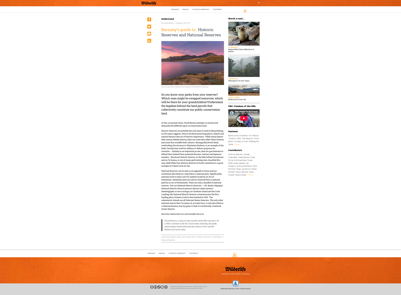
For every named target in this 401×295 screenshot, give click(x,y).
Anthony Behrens (235, 154)
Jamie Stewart (239, 163)
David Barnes (169, 23)
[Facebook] (149, 19)
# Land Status (216, 237)
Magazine (151, 253)
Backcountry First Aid (237, 99)
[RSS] (149, 41)
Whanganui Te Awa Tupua (238, 81)
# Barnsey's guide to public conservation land (178, 237)
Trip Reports (247, 138)
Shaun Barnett (242, 172)
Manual (162, 253)
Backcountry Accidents (238, 135)
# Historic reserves (203, 237)
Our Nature (253, 135)
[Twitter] (149, 26)
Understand (167, 18)
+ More (236, 144)
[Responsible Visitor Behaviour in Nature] (244, 23)
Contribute (193, 253)
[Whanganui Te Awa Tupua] (244, 57)
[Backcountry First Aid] (244, 86)
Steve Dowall (240, 175)
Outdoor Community (177, 253)
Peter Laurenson (243, 169)
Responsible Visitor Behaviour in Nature (241, 50)
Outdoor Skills (234, 97)
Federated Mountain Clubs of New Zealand (236, 289)
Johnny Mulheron (244, 166)
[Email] (149, 34)
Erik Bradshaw (240, 160)
